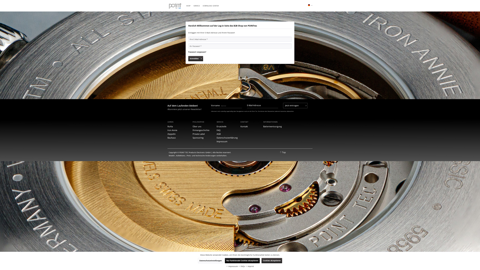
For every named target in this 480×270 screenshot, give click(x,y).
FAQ (218, 130)
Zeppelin (172, 134)
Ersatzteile (221, 126)
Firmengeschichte (201, 130)
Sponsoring (198, 137)
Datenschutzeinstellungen (210, 260)
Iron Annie (172, 130)
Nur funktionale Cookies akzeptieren (242, 260)
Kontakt (244, 126)
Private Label (199, 134)
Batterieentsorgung (272, 126)
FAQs (242, 266)
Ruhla (170, 126)
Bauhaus (172, 137)
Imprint (250, 266)
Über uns (197, 126)
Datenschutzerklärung (227, 137)
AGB (219, 134)
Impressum (222, 141)
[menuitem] (188, 7)
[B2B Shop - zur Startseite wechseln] (175, 6)
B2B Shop (181, 15)
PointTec (171, 15)
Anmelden (194, 58)
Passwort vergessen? (197, 52)
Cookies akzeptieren (272, 260)
